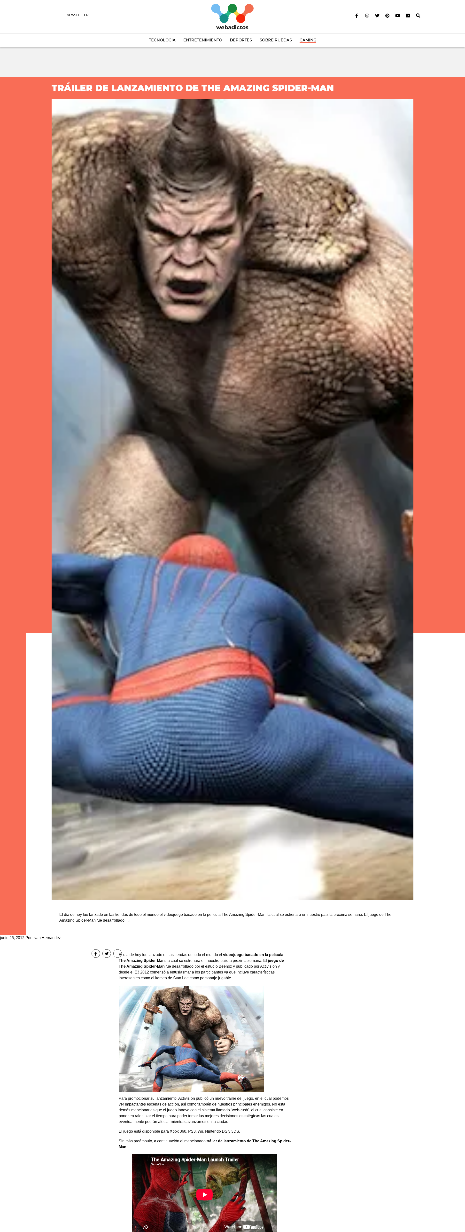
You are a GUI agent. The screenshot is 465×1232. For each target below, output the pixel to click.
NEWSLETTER (77, 15)
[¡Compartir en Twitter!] (106, 953)
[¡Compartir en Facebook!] (96, 953)
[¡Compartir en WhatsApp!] (117, 953)
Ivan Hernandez (47, 938)
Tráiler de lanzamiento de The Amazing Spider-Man (193, 87)
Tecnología (162, 40)
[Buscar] (418, 16)
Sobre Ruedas (276, 40)
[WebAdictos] (232, 16)
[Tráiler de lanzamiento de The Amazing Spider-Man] (232, 499)
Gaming (308, 40)
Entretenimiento (202, 40)
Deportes (241, 40)
